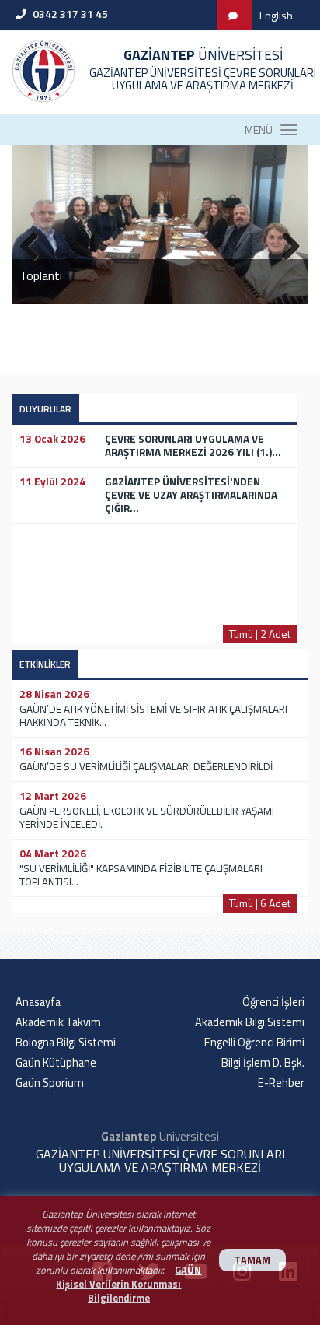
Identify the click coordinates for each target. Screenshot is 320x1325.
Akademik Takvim (58, 1022)
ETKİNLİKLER (45, 664)
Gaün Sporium (50, 1083)
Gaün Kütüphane (56, 1062)
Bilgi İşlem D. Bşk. (262, 1062)
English (276, 15)
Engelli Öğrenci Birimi (254, 1042)
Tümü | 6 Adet (259, 903)
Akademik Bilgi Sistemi (249, 1022)
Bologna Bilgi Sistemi (66, 1042)
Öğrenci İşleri (273, 1002)
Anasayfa (38, 1002)
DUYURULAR (45, 408)
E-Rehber (281, 1083)
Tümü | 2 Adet (259, 634)
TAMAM (252, 1260)
